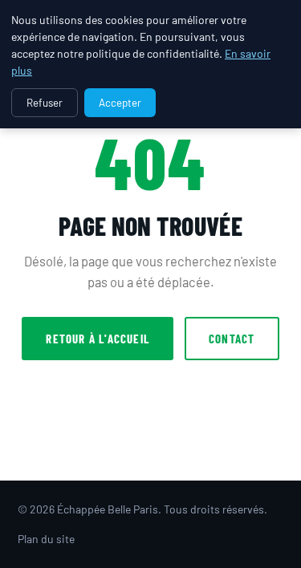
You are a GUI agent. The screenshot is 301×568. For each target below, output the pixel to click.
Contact (231, 338)
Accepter (120, 102)
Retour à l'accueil (97, 338)
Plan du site (46, 539)
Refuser (44, 102)
